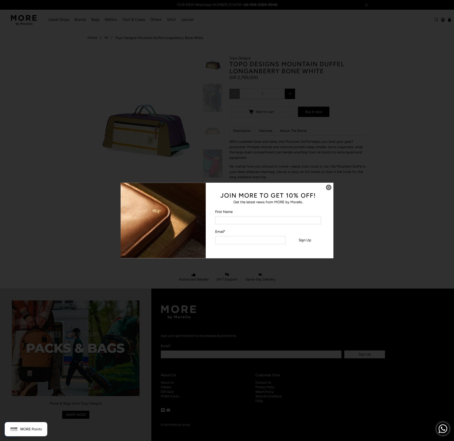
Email (220, 231)
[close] (328, 187)
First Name (224, 212)
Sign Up (305, 240)
